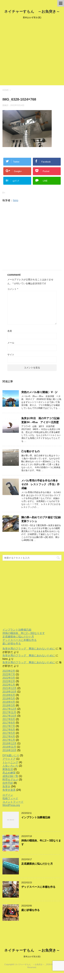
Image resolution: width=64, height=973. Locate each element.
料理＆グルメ (10, 779)
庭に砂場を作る (11, 643)
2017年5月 (8, 733)
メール (10, 342)
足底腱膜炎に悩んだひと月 (18, 636)
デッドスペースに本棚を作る (19, 640)
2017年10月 (9, 715)
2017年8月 (8, 722)
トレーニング (10, 762)
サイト (10, 354)
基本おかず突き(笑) (32, 956)
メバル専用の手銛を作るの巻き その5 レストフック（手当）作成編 (41, 484)
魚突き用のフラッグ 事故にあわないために (28, 648)
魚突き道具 (9, 789)
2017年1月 (8, 740)
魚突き (6, 786)
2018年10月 (9, 691)
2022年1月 (8, 684)
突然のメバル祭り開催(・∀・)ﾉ (39, 392)
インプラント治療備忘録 (16, 629)
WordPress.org (11, 805)
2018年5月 (8, 698)
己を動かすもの (30, 451)
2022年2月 (8, 681)
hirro (15, 200)
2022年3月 (8, 677)
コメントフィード (12, 801)
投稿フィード (10, 798)
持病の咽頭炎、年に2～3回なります (23, 633)
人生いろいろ (10, 765)
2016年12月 (9, 743)
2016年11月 (9, 746)
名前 (9, 331)
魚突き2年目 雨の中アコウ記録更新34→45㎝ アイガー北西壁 (40, 420)
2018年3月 (8, 705)
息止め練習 (9, 772)
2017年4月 (8, 736)
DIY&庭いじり (10, 755)
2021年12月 (9, 688)
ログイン (7, 795)
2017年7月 (8, 726)
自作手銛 (7, 783)
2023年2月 (8, 671)
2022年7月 (8, 674)
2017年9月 (8, 719)
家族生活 (7, 769)
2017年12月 (9, 708)
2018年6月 (8, 695)
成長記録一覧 (10, 776)
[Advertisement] (32, 53)
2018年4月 (8, 702)
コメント (12, 289)
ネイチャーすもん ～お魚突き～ (32, 11)
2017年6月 (8, 729)
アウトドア (9, 758)
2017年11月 (9, 712)
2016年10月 (9, 750)
